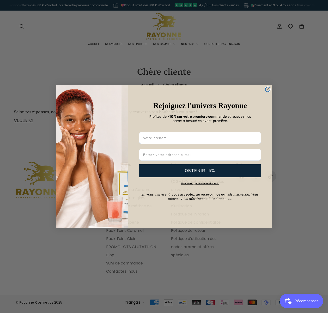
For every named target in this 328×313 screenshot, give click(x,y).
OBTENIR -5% (200, 171)
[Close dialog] (267, 89)
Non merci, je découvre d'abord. (200, 183)
